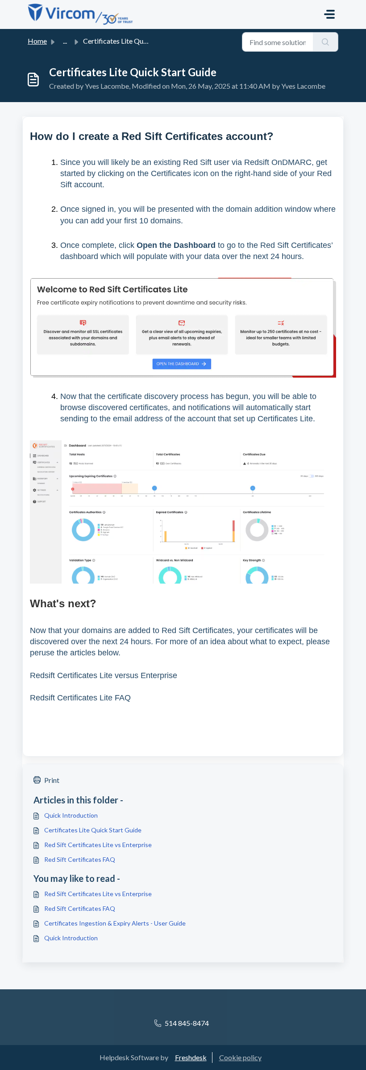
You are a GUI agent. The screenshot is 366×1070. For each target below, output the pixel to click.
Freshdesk (191, 1057)
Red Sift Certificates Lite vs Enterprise (98, 844)
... (65, 41)
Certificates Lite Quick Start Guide (92, 830)
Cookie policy (240, 1057)
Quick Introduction (71, 815)
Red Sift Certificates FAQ (79, 859)
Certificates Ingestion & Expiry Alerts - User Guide (115, 923)
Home (37, 41)
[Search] (325, 42)
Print (51, 780)
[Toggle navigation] (329, 14)
